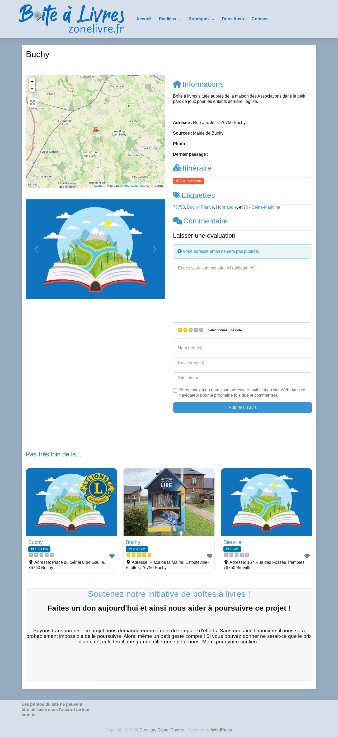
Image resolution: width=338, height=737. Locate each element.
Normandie (226, 207)
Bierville (232, 542)
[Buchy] (95, 129)
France (207, 207)
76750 (179, 207)
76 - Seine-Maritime (261, 207)
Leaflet (99, 185)
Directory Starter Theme (162, 730)
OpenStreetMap (134, 185)
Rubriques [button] (199, 19)
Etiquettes (198, 195)
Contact (259, 19)
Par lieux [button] (167, 19)
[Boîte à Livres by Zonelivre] (71, 19)
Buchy (193, 207)
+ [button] (32, 81)
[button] (36, 249)
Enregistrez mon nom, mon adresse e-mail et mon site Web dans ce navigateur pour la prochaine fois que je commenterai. (242, 392)
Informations (203, 84)
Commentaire (205, 221)
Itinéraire (197, 168)
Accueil (143, 19)
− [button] (32, 88)
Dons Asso (233, 19)
